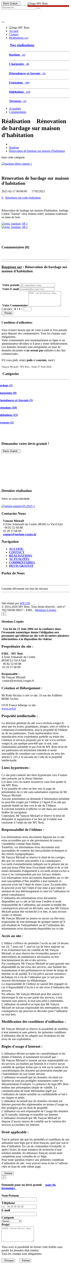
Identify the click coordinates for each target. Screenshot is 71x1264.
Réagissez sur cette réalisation (23, 197)
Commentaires (17, 112)
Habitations (19, 91)
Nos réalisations (21, 45)
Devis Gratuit (11, 3)
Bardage (17, 54)
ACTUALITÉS (19, 559)
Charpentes (19, 64)
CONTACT (16, 552)
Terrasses (17, 101)
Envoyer (8, 1260)
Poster (7, 313)
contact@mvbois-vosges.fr (19, 534)
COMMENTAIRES (22, 562)
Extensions (19, 82)
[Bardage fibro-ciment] (17, 163)
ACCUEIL (16, 548)
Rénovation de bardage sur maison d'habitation (37, 151)
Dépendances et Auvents (27, 73)
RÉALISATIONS (20, 555)
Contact (13, 34)
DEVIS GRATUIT (21, 565)
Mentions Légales (45, 610)
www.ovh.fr (9, 708)
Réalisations (18, 37)
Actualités (15, 108)
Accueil (13, 31)
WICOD (25, 603)
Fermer (7, 1173)
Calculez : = (13, 309)
